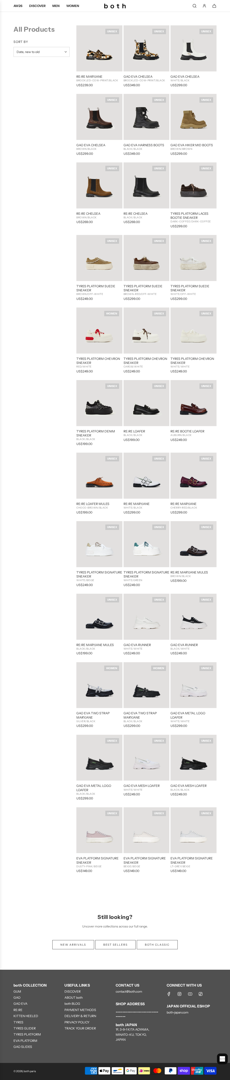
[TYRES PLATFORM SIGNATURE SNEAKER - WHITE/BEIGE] (99, 544)
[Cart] (214, 6)
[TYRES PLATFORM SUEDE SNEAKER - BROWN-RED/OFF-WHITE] (147, 258)
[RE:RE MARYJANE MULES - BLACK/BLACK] (99, 617)
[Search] (194, 6)
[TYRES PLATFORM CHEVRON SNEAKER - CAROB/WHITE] (147, 331)
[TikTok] (201, 994)
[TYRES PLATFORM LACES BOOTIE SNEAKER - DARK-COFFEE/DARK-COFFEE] (193, 185)
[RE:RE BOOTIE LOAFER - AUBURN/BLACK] (193, 403)
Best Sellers (115, 944)
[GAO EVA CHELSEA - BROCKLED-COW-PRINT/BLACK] (147, 48)
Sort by (20, 41)
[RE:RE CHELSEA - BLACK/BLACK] (147, 185)
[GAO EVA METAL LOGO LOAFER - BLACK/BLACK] (99, 758)
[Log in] (204, 6)
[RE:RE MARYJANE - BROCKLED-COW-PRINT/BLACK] (99, 48)
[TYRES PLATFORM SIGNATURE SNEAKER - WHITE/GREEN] (147, 544)
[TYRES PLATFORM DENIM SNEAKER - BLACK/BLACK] (99, 403)
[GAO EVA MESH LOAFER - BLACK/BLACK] (193, 758)
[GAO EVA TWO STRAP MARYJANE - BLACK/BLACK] (147, 685)
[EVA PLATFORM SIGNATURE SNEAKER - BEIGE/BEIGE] (147, 830)
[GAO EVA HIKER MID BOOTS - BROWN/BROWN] (193, 117)
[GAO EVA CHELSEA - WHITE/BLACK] (193, 48)
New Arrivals (73, 944)
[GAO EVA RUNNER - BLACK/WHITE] (193, 617)
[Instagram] (179, 994)
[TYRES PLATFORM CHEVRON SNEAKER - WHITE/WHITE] (193, 331)
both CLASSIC (157, 944)
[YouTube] (190, 994)
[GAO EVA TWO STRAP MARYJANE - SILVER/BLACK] (99, 685)
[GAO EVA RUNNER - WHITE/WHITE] (147, 617)
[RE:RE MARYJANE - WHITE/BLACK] (147, 476)
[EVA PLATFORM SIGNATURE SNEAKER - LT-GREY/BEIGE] (193, 830)
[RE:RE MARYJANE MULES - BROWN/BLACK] (193, 544)
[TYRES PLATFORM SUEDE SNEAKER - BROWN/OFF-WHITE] (99, 258)
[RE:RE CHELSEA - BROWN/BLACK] (99, 185)
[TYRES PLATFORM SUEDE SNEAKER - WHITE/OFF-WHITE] (193, 258)
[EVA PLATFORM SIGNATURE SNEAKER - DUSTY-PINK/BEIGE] (99, 830)
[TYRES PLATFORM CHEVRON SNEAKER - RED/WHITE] (99, 331)
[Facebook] (169, 994)
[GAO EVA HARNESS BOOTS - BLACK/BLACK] (147, 117)
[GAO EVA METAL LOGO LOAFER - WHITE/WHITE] (193, 685)
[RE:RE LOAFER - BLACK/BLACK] (147, 403)
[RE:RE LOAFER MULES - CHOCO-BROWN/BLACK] (99, 476)
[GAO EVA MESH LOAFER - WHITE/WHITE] (147, 758)
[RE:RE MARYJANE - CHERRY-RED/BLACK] (193, 476)
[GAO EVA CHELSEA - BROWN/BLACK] (99, 117)
